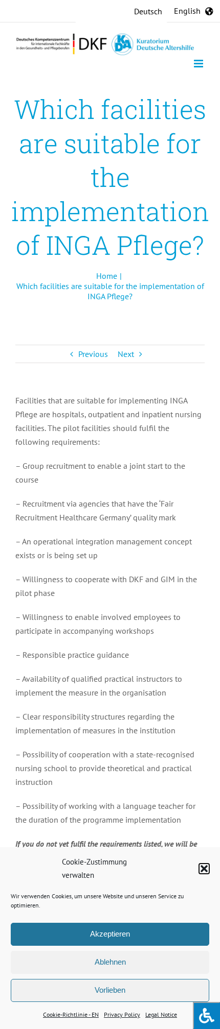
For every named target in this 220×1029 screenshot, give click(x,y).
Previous (93, 354)
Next (126, 354)
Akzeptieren (110, 933)
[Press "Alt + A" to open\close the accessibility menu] (206, 1015)
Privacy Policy (122, 1014)
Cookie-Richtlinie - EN (71, 1014)
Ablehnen (110, 962)
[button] (204, 869)
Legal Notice (161, 1014)
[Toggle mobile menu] (199, 63)
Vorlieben (110, 990)
